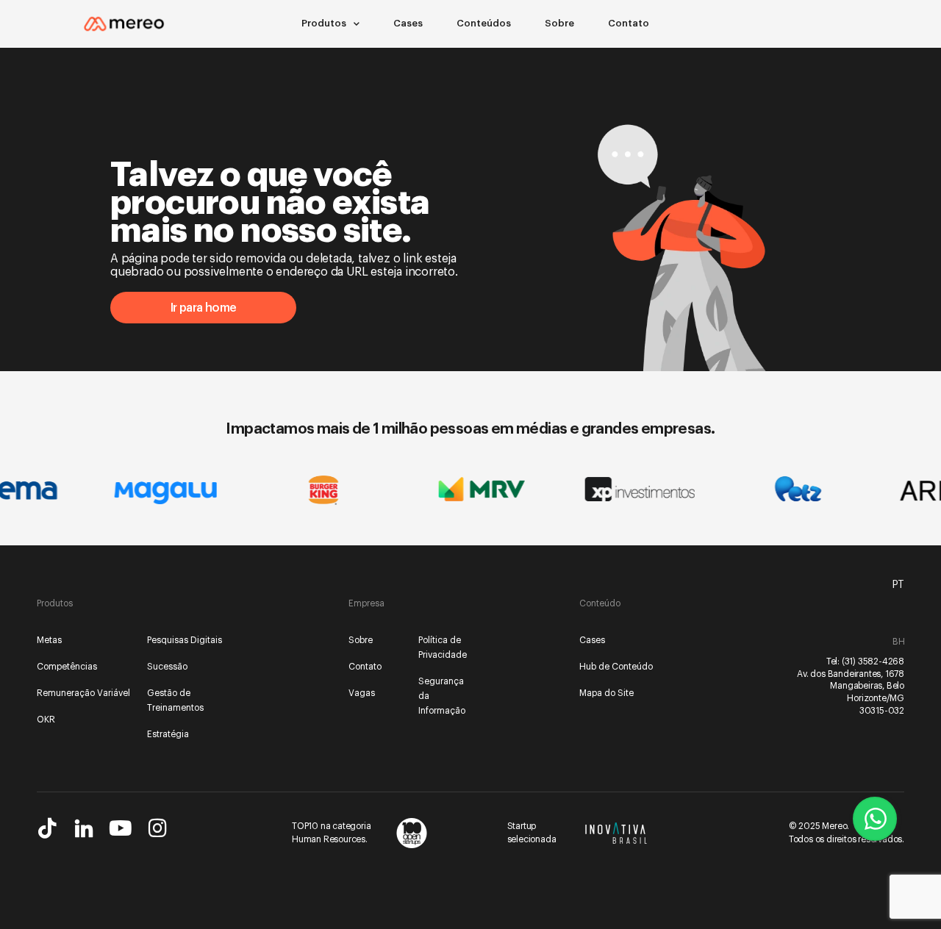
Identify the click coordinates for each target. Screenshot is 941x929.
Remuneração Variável (83, 693)
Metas (49, 640)
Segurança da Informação (441, 696)
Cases (408, 23)
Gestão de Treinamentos (175, 700)
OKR (46, 719)
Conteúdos (484, 23)
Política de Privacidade (442, 647)
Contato (628, 23)
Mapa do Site (606, 693)
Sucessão (167, 666)
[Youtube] (120, 828)
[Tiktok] (47, 828)
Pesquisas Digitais (184, 640)
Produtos (323, 23)
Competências (67, 666)
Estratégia (168, 734)
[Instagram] (157, 828)
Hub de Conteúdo (616, 666)
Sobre (559, 23)
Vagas (361, 693)
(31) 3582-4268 (873, 661)
